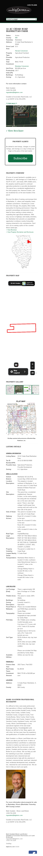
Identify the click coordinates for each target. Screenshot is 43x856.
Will (16, 38)
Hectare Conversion (21, 51)
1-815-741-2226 (32, 5)
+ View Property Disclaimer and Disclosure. (20, 232)
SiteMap (8, 843)
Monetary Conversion (22, 66)
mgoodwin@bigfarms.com (14, 92)
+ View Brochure (14, 131)
